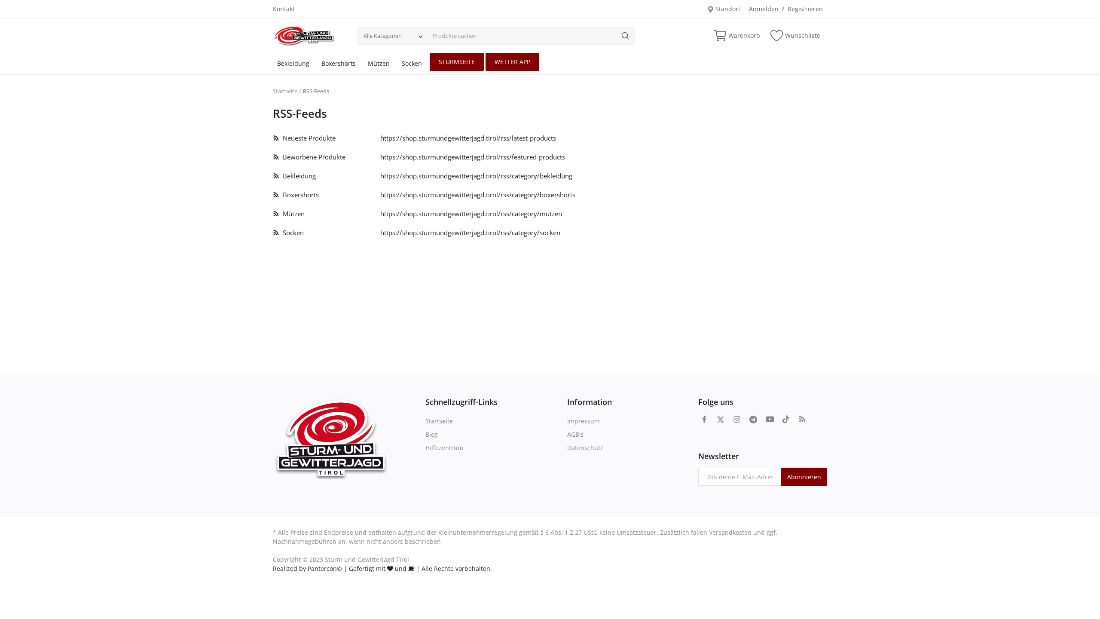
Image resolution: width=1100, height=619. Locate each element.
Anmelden (764, 9)
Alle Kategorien (383, 36)
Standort (727, 9)
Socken (412, 63)
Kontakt (284, 9)
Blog (431, 434)
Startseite (285, 91)
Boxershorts (338, 63)
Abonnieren (804, 477)
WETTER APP (512, 62)
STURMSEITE (457, 62)
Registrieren (805, 9)
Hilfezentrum (444, 448)
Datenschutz (585, 448)
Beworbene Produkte (312, 157)
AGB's (575, 434)
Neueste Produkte (307, 138)
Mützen (379, 63)
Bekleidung (293, 63)
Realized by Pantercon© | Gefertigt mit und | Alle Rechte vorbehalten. (382, 568)
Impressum (583, 421)
